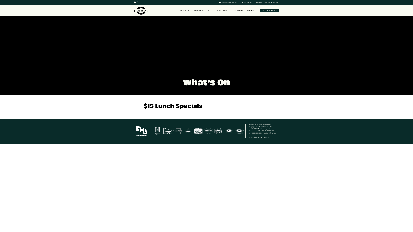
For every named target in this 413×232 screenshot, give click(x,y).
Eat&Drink (199, 11)
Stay (210, 11)
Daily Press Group (265, 137)
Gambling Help (271, 133)
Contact (251, 11)
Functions (222, 11)
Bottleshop (237, 11)
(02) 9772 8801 (248, 2)
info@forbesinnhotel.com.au (230, 2)
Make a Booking (269, 11)
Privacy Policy (253, 125)
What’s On (185, 11)
